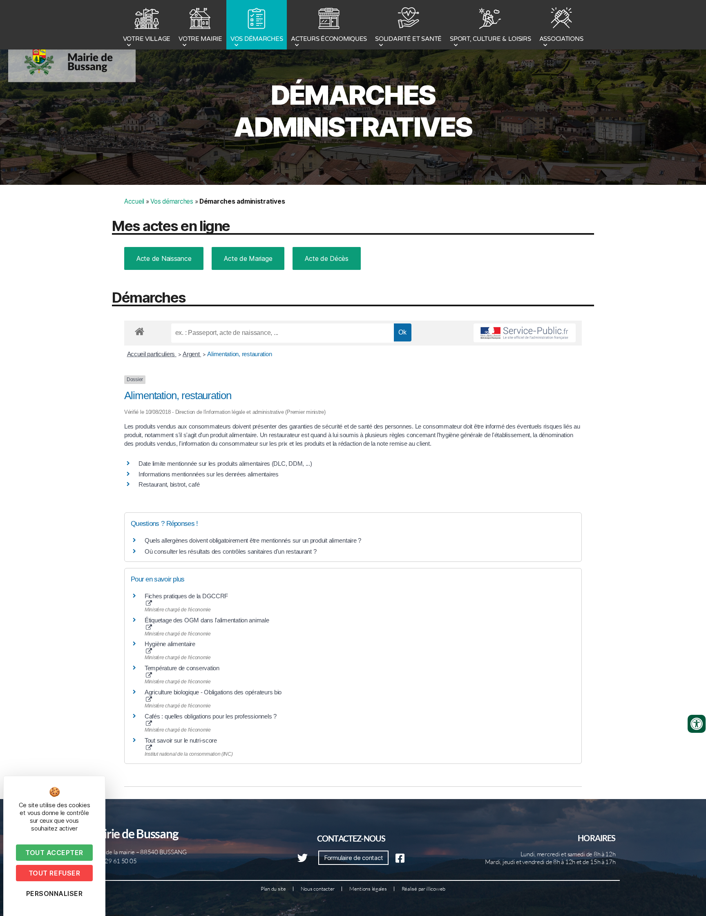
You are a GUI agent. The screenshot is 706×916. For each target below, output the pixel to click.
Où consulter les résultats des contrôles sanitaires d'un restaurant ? (230, 551)
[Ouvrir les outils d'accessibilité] (697, 724)
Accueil (134, 201)
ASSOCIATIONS (561, 39)
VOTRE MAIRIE (200, 39)
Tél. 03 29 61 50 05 (112, 861)
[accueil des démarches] (139, 330)
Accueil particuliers (151, 353)
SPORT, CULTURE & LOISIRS (490, 39)
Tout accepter (54, 853)
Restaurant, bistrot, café (169, 484)
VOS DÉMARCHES (256, 39)
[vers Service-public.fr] (525, 332)
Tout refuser (54, 873)
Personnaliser (54, 893)
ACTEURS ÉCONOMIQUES (329, 39)
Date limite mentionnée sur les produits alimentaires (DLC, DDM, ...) (225, 463)
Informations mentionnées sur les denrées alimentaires (209, 474)
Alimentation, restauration (239, 353)
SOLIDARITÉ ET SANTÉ (408, 39)
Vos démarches (171, 201)
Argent (192, 353)
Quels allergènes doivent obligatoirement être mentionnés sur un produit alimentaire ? (253, 540)
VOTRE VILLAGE (147, 39)
